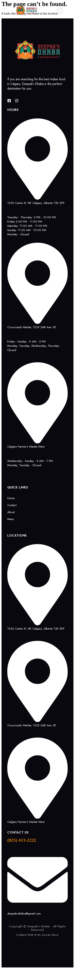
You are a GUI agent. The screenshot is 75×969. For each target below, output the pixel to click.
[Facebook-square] (9, 101)
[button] (60, 10)
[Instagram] (16, 101)
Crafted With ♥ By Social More (37, 935)
